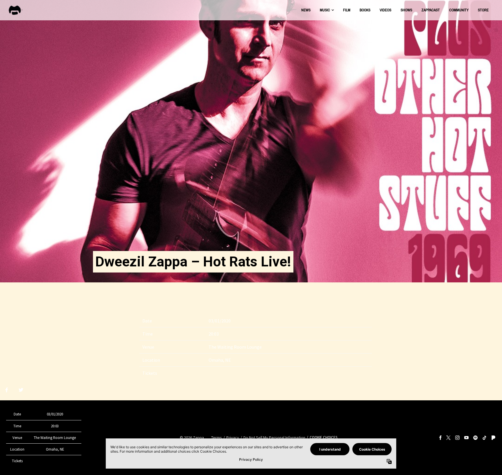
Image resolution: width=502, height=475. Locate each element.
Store (483, 10)
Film (346, 10)
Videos (385, 10)
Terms (216, 437)
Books (365, 10)
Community (459, 10)
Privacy (232, 437)
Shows (406, 10)
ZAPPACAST (431, 10)
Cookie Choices (323, 437)
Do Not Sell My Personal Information (274, 437)
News (306, 10)
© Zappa (192, 437)
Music (325, 10)
